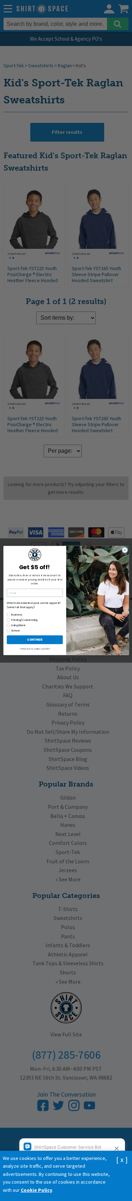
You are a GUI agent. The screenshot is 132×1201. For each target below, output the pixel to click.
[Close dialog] (124, 550)
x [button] (122, 1159)
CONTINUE (34, 639)
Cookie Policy (36, 1190)
